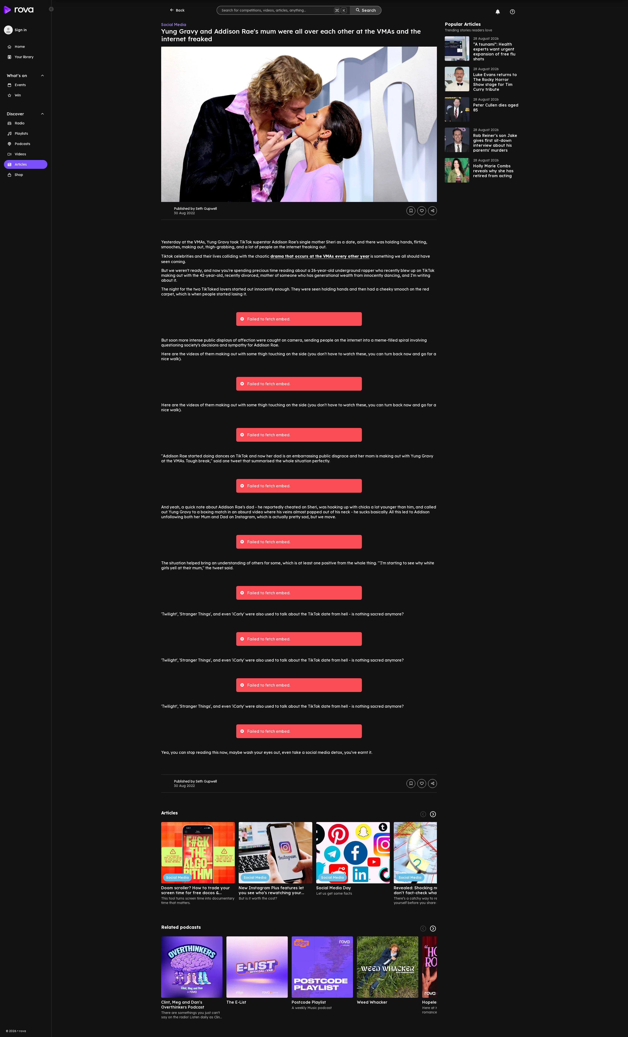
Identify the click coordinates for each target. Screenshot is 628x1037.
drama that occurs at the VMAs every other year (319, 256)
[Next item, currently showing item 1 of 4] (433, 928)
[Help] (512, 12)
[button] (481, 48)
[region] (299, 863)
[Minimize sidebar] (51, 9)
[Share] (432, 210)
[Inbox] (498, 12)
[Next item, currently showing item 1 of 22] (433, 814)
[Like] (421, 210)
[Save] (410, 210)
